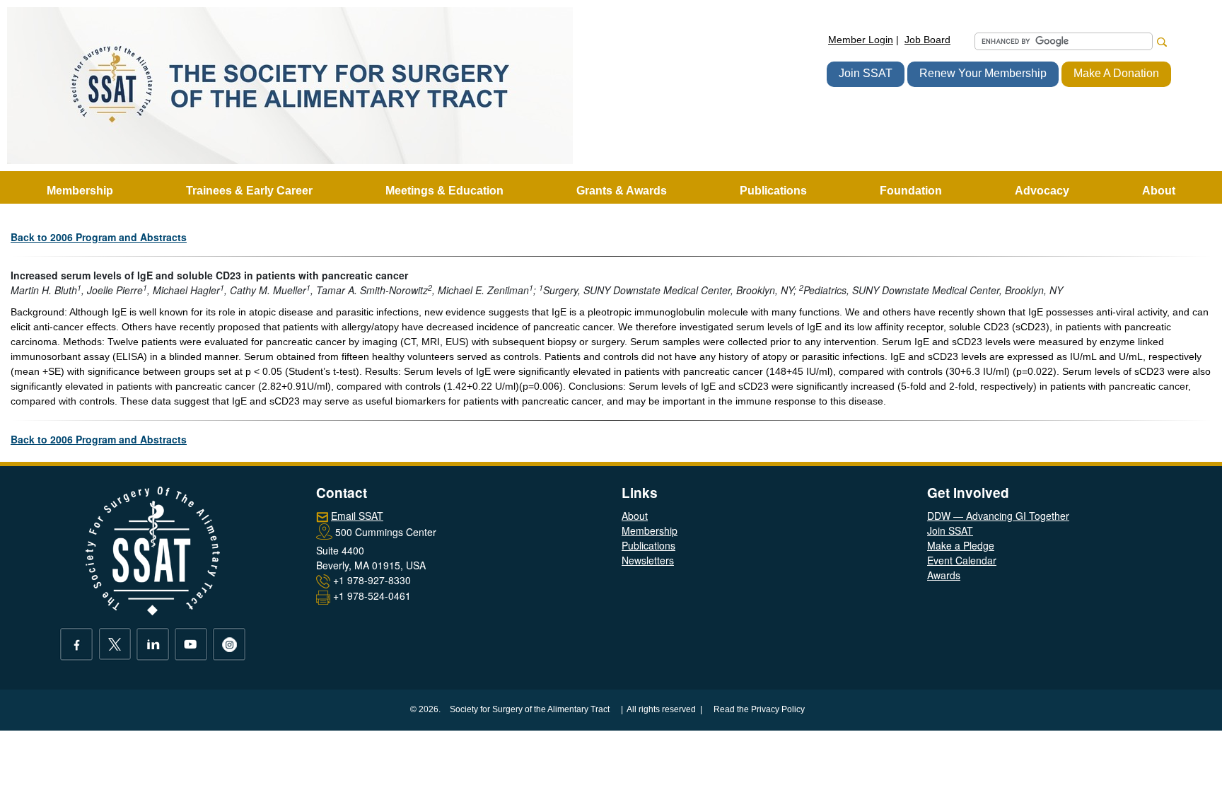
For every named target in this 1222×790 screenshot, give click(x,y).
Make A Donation (1116, 73)
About (635, 516)
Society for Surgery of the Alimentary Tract (530, 709)
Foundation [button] (911, 191)
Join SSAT (865, 73)
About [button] (1158, 191)
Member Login (860, 39)
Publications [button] (773, 191)
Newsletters (648, 560)
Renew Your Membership (983, 73)
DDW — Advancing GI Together (998, 516)
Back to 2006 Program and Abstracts (99, 237)
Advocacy (1042, 191)
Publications (648, 545)
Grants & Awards (621, 191)
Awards (943, 575)
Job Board (927, 39)
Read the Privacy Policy (759, 709)
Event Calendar (961, 560)
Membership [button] (80, 191)
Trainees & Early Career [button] (249, 191)
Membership (649, 530)
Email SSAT (357, 516)
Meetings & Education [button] (444, 191)
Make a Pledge (960, 545)
